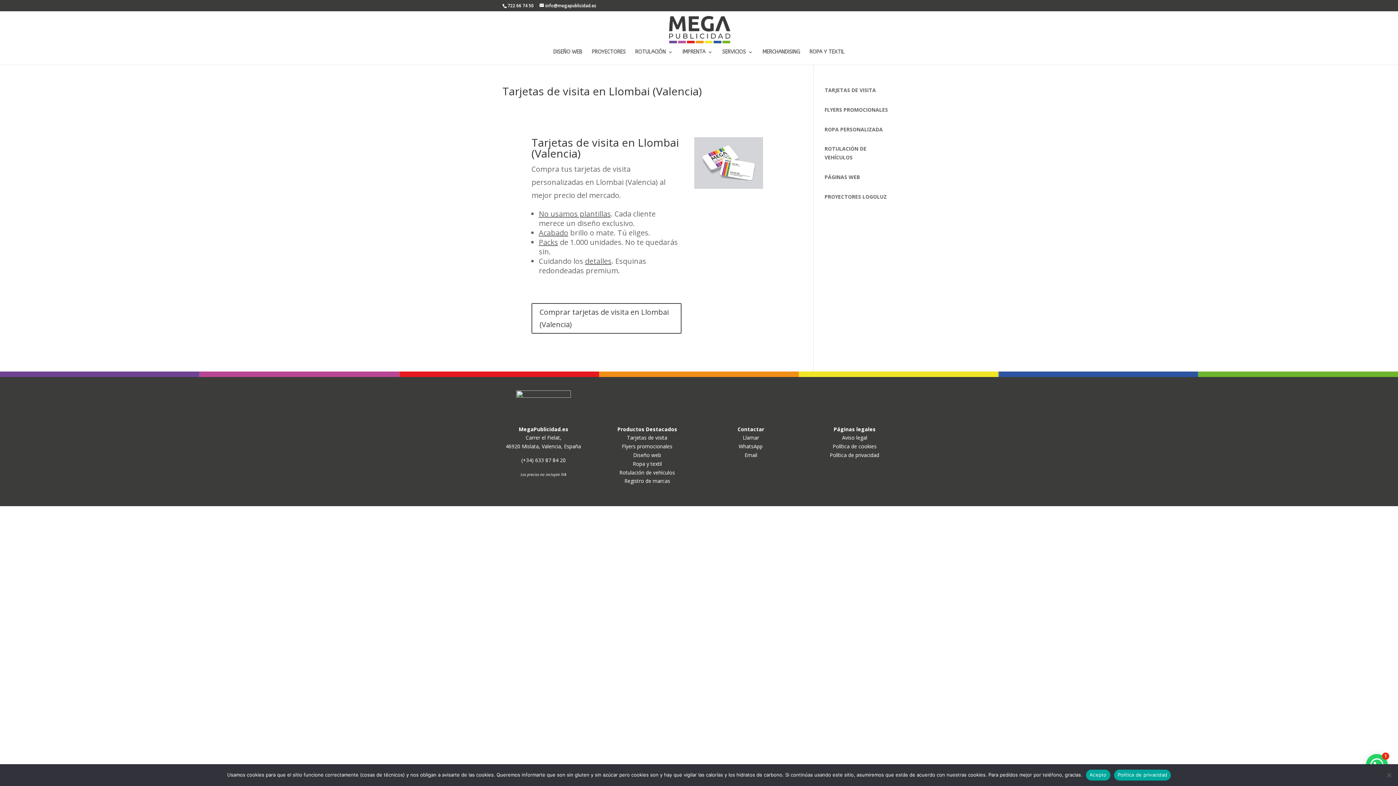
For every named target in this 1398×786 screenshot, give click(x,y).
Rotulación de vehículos (647, 472)
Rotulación (650, 52)
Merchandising (781, 52)
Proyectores (609, 52)
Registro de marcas (647, 480)
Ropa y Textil (827, 52)
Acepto (1098, 775)
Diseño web (567, 52)
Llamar (751, 437)
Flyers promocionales (647, 446)
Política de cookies (855, 446)
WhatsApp (751, 446)
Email (751, 455)
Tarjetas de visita (647, 437)
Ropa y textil (647, 463)
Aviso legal (854, 437)
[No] (1389, 775)
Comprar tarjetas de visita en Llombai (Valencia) (604, 318)
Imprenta (694, 52)
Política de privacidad (854, 455)
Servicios (734, 52)
